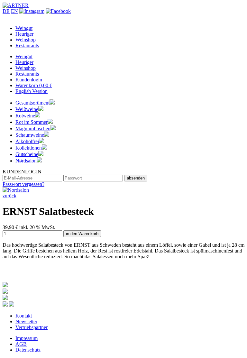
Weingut (23, 28)
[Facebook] (58, 11)
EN (14, 11)
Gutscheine (26, 154)
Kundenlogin (28, 79)
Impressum (26, 338)
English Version (31, 91)
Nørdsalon (26, 160)
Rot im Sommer (31, 122)
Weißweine (26, 109)
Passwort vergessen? (23, 184)
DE (6, 11)
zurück (9, 195)
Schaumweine (29, 135)
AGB (21, 344)
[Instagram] (31, 11)
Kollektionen (28, 148)
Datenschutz (28, 350)
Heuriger (24, 34)
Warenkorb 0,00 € (33, 85)
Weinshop (25, 39)
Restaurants (27, 45)
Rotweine (25, 115)
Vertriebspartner (31, 327)
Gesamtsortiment (32, 103)
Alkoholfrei (27, 141)
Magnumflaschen (32, 128)
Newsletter (26, 321)
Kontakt (23, 315)
